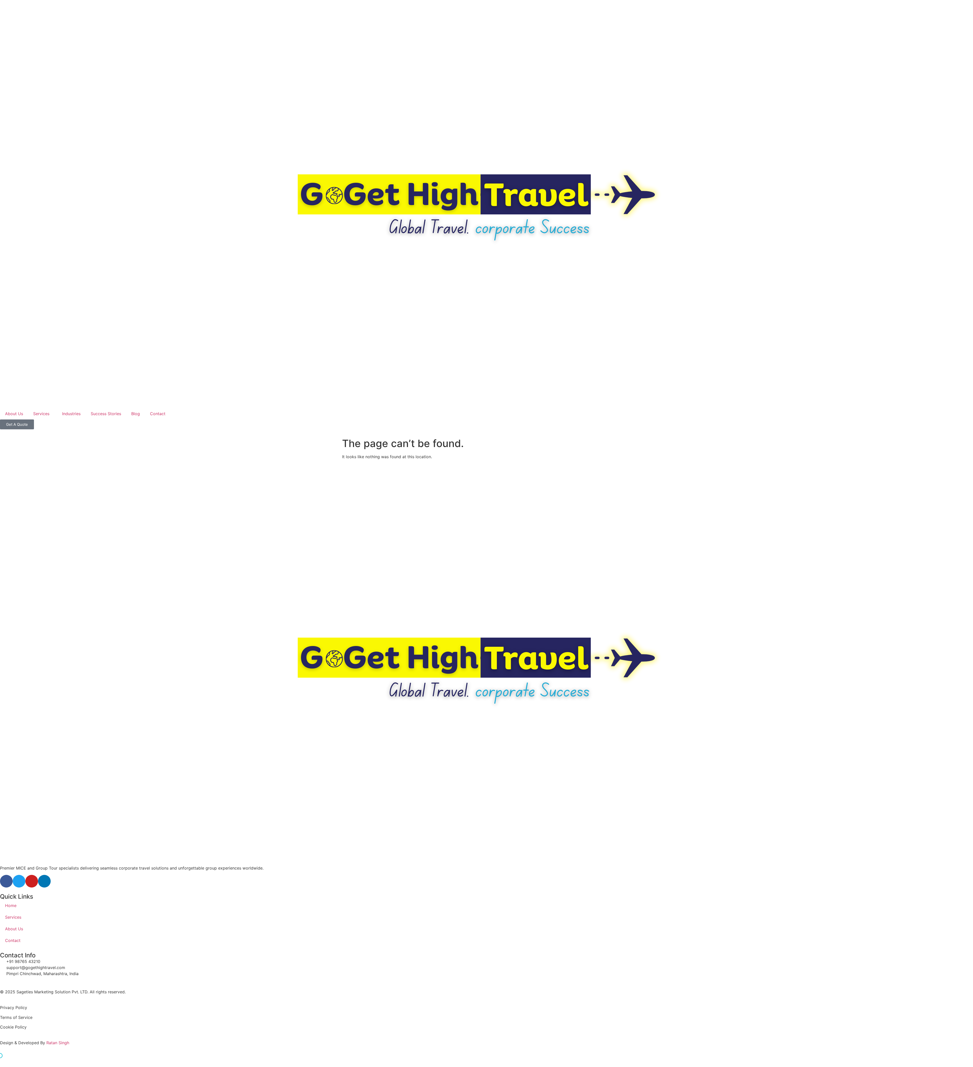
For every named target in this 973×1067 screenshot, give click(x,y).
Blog (135, 413)
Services (41, 413)
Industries (71, 413)
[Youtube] (31, 881)
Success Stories (106, 413)
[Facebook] (6, 881)
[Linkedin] (44, 881)
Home (10, 905)
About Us (14, 413)
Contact (157, 413)
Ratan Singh (57, 1042)
